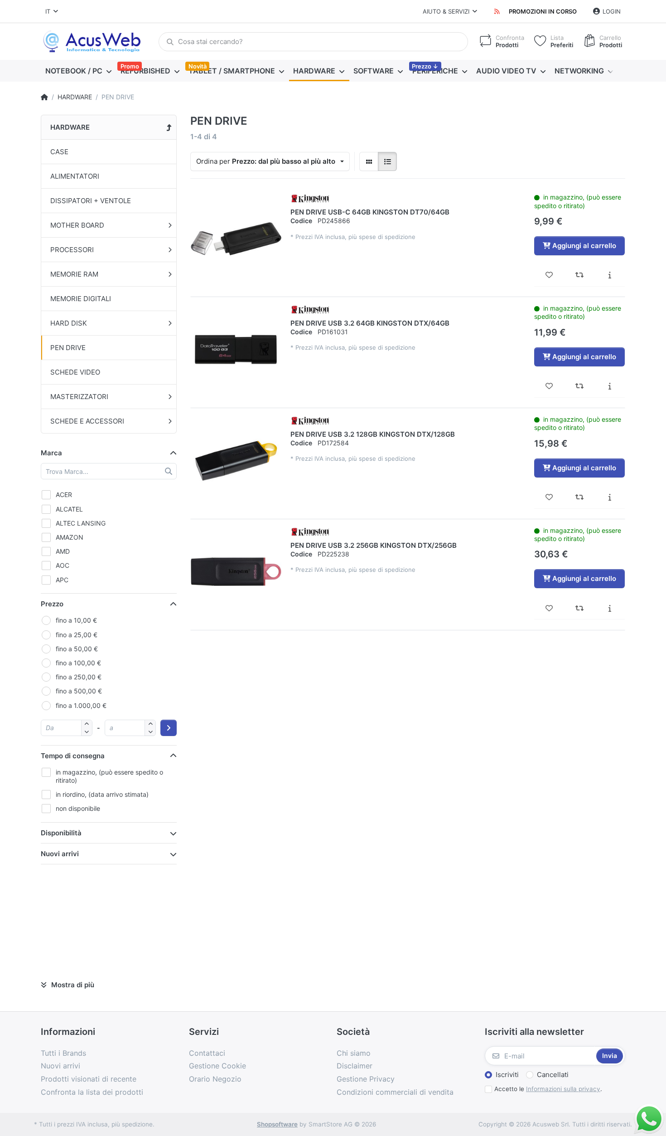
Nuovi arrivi (60, 853)
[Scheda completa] (609, 275)
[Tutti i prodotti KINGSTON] (310, 198)
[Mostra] (368, 161)
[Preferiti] (549, 275)
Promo (130, 66)
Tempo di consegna (73, 755)
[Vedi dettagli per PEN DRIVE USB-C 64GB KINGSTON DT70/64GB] (236, 238)
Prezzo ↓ (425, 66)
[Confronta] (580, 275)
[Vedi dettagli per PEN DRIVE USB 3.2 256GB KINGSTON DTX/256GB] (236, 572)
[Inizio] (44, 97)
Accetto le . (548, 1088)
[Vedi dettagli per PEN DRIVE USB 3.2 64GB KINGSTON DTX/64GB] (236, 349)
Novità (197, 66)
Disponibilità (61, 833)
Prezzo (52, 604)
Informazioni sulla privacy (563, 1088)
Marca (51, 453)
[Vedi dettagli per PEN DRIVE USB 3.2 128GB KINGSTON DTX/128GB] (236, 460)
